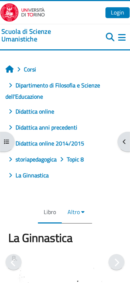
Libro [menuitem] (50, 212)
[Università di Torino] (22, 11)
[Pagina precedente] (13, 262)
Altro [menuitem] (74, 212)
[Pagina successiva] (116, 262)
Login (117, 12)
